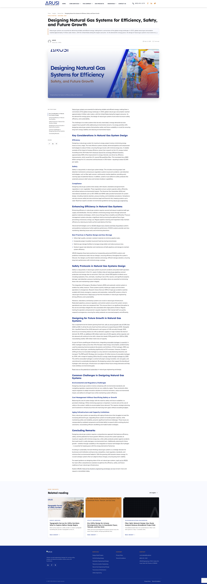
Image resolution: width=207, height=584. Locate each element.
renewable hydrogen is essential (117, 342)
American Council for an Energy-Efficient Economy (107, 152)
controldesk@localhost (145, 555)
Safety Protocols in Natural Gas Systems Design (57, 122)
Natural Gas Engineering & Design (101, 567)
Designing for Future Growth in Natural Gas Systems (56, 126)
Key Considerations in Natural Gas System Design (56, 114)
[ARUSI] (52, 3)
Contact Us (122, 3)
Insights (54, 13)
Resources (111, 3)
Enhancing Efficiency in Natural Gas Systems (56, 118)
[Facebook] (51, 565)
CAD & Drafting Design (98, 558)
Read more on (92, 294)
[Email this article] (56, 143)
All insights (153, 492)
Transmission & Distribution (99, 570)
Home (64, 3)
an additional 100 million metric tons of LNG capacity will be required (105, 334)
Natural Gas (60, 13)
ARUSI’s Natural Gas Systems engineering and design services (96, 469)
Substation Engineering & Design (101, 561)
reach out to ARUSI (122, 460)
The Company (87, 3)
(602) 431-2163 (143, 558)
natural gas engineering (120, 201)
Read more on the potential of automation (85, 369)
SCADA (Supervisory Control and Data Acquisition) (107, 226)
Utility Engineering (97, 573)
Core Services (74, 3)
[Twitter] (55, 565)
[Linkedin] (47, 565)
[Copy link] (49, 143)
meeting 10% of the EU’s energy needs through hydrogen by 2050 (108, 356)
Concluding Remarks (54, 133)
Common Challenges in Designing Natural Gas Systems (57, 130)
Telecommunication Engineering (100, 564)
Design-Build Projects (98, 555)
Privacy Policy (119, 555)
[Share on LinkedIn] (52, 143)
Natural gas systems (78, 109)
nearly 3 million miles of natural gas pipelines (106, 272)
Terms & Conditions (121, 558)
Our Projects (99, 3)
